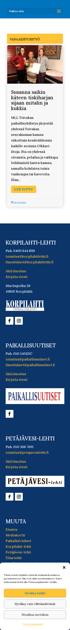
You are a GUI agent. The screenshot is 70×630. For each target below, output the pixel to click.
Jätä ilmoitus (16, 271)
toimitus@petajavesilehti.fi (27, 452)
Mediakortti (15, 535)
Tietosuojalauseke (33, 624)
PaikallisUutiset (18, 541)
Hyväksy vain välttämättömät (35, 604)
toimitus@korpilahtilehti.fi (27, 256)
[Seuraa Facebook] (9, 321)
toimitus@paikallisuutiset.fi (28, 359)
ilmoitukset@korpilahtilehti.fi (29, 262)
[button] (64, 567)
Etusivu (12, 529)
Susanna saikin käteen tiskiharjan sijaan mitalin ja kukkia (35, 126)
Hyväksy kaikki (35, 593)
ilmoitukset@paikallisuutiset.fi (30, 365)
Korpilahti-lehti (18, 546)
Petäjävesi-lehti (18, 552)
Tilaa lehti (14, 558)
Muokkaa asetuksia (35, 615)
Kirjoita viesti (16, 277)
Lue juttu (23, 189)
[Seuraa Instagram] (19, 321)
